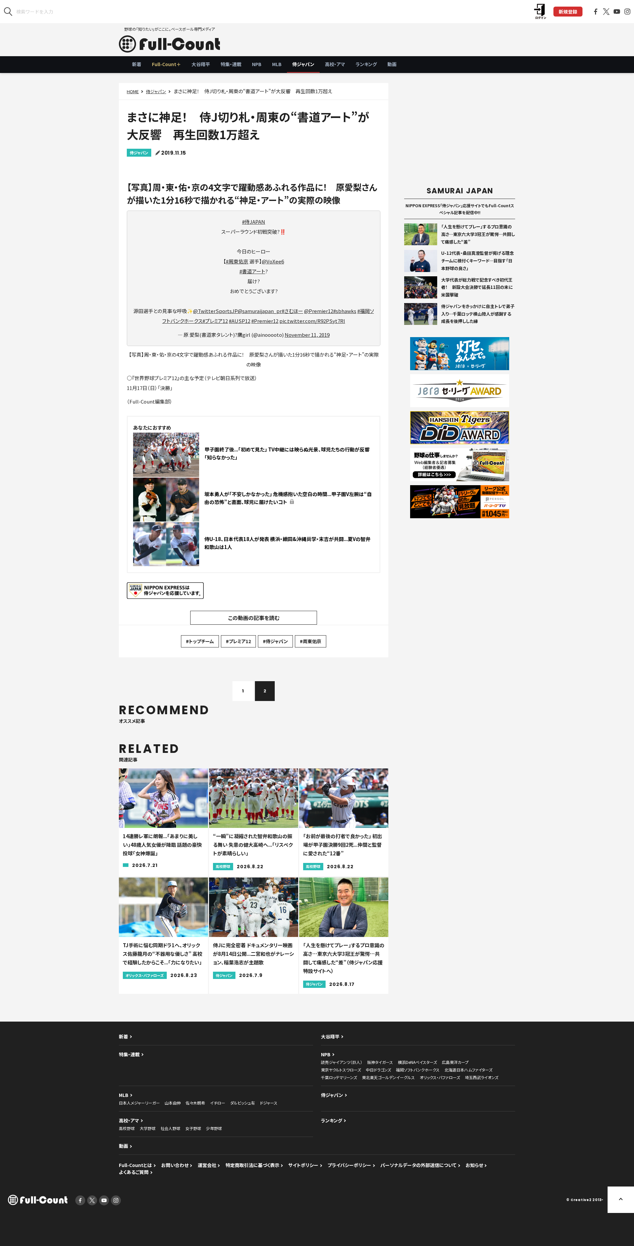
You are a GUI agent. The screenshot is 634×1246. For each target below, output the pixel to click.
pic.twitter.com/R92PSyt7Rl (312, 320)
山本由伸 (173, 1103)
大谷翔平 (201, 64)
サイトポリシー (303, 1165)
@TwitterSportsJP (215, 310)
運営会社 (207, 1165)
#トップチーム (200, 641)
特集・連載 (231, 64)
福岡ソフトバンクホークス (418, 1069)
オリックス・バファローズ (440, 1077)
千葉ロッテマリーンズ (339, 1077)
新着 (136, 64)
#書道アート (252, 271)
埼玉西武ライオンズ (481, 1077)
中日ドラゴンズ (378, 1069)
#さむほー (292, 310)
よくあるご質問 (134, 1172)
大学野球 (148, 1128)
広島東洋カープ (455, 1062)
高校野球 (127, 1128)
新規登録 (568, 11)
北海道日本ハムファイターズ (468, 1069)
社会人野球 (170, 1128)
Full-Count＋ (166, 64)
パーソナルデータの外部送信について (418, 1165)
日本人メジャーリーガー (139, 1103)
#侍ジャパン (275, 641)
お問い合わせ (175, 1165)
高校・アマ (335, 64)
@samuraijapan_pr (260, 310)
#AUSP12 (239, 320)
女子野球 (193, 1128)
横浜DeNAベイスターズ (417, 1062)
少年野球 (214, 1128)
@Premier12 (318, 310)
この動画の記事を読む (253, 618)
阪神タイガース (380, 1062)
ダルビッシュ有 (242, 1103)
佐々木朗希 (195, 1103)
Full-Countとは (135, 1165)
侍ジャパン (303, 64)
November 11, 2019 (307, 334)
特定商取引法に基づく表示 (252, 1165)
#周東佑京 (237, 261)
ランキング (366, 64)
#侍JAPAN (253, 221)
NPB (257, 64)
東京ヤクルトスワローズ (341, 1069)
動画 (392, 64)
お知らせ (474, 1165)
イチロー (217, 1103)
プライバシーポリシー (349, 1165)
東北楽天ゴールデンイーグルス (388, 1077)
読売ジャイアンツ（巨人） (341, 1062)
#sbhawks (344, 310)
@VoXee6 (273, 261)
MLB (277, 64)
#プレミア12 (215, 320)
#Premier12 (264, 320)
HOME (133, 91)
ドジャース (268, 1103)
